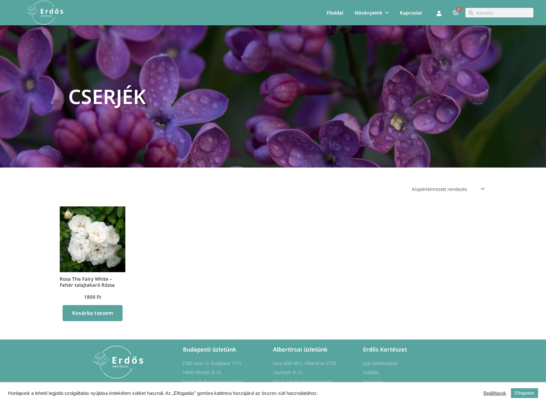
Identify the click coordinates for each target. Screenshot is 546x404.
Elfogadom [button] (524, 393)
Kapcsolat (411, 12)
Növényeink (368, 12)
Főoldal (335, 12)
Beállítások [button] (494, 393)
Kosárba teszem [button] (92, 312)
